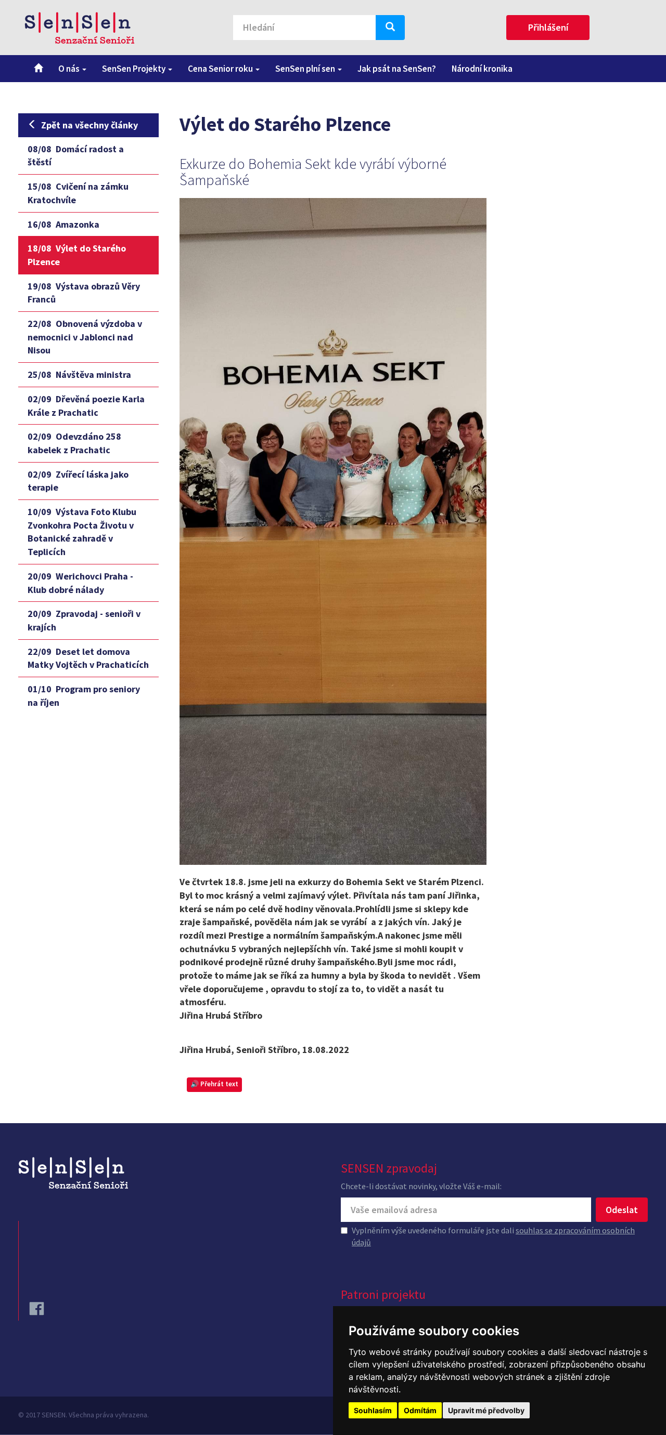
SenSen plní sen (306, 68)
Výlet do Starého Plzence (77, 255)
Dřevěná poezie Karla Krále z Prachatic (86, 405)
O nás (69, 68)
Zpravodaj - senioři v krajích (84, 620)
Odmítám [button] (420, 1410)
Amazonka (63, 224)
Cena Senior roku (221, 68)
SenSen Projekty (134, 68)
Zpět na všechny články (89, 125)
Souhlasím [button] (373, 1410)
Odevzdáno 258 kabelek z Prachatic (74, 443)
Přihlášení (548, 27)
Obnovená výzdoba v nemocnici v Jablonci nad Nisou (85, 337)
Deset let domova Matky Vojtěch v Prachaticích (88, 658)
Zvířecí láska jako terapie (78, 481)
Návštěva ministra (79, 374)
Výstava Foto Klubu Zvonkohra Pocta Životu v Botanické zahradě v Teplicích (82, 532)
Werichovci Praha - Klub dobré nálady (80, 583)
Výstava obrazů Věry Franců (84, 293)
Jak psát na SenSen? (396, 68)
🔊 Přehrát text (214, 1083)
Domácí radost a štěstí (76, 155)
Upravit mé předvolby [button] (486, 1410)
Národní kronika (482, 68)
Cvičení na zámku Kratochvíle (78, 193)
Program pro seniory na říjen (84, 695)
